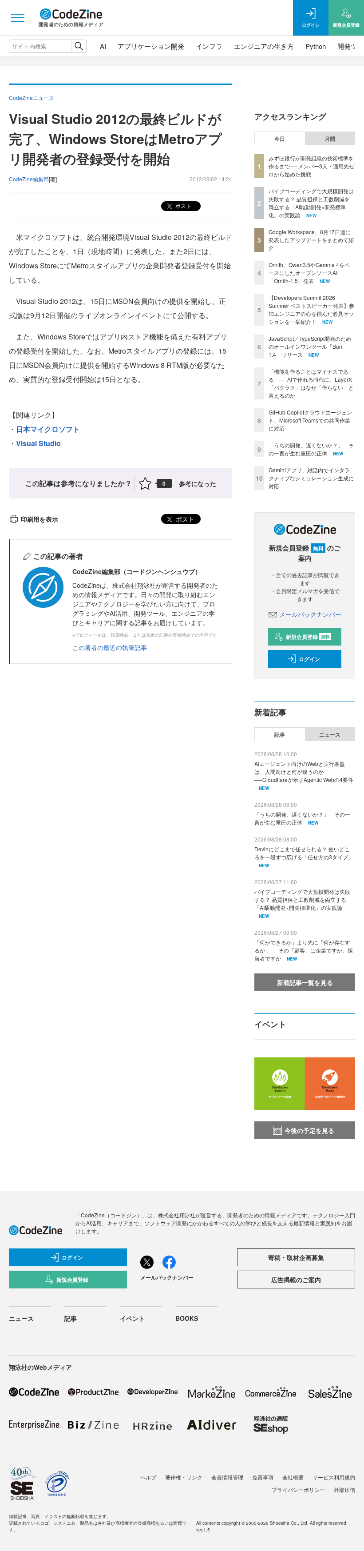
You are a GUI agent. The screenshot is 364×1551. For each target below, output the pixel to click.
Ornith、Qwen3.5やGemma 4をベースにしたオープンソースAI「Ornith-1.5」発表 (309, 272)
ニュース (329, 734)
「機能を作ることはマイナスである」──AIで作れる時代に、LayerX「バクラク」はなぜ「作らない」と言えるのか (311, 383)
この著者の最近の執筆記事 (109, 647)
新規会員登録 (308, 637)
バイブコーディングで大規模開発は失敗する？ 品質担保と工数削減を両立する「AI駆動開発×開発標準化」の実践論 (311, 203)
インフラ (209, 46)
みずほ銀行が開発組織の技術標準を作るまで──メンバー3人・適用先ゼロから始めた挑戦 (311, 166)
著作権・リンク (183, 1477)
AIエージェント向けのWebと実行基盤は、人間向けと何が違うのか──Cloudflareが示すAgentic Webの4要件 (303, 771)
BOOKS (186, 1318)
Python (315, 46)
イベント (132, 1318)
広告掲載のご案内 (296, 1279)
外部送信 (344, 1489)
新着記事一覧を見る (305, 982)
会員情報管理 (227, 1477)
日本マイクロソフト (48, 429)
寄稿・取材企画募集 (296, 1257)
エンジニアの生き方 (264, 46)
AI (103, 46)
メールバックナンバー (310, 614)
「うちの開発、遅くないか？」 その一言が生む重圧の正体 (311, 449)
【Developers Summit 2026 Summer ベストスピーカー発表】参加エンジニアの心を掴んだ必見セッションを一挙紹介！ (311, 309)
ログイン (309, 659)
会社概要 (293, 1477)
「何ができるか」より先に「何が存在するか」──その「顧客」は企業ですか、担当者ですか (303, 950)
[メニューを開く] (18, 18)
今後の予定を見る (309, 1130)
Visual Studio (38, 443)
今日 (279, 139)
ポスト (182, 205)
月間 (329, 139)
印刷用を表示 (39, 518)
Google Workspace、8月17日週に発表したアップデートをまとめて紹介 (311, 239)
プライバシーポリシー (298, 1489)
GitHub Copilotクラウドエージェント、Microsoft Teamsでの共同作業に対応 (310, 420)
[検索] (78, 46)
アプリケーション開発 (151, 46)
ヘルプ (148, 1477)
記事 (279, 734)
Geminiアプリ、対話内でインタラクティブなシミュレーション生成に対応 (311, 478)
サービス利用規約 (334, 1477)
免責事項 (262, 1477)
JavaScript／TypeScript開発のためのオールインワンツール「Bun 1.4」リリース (310, 346)
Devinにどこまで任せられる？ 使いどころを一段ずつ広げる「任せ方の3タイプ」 (303, 853)
